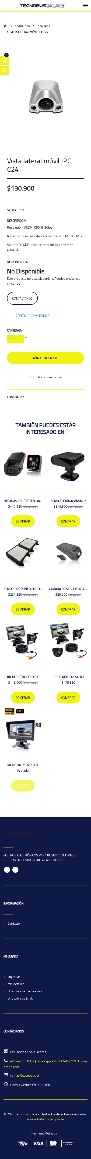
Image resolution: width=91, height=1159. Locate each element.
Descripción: (16, 220)
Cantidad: (14, 330)
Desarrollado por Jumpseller (45, 1119)
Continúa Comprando (47, 377)
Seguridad (22, 26)
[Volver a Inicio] (5, 26)
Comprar (23, 521)
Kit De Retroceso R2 (68, 676)
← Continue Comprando (31, 315)
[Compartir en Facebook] (28, 396)
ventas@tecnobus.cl (24, 1075)
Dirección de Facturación (25, 991)
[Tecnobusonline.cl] (42, 6)
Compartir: (15, 396)
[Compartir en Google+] (37, 396)
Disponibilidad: (18, 261)
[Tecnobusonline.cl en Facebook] (7, 869)
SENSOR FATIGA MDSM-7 (68, 500)
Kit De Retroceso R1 (22, 676)
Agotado (23, 785)
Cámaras (43, 26)
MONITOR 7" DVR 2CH (22, 764)
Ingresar (14, 976)
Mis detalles (16, 983)
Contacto (14, 923)
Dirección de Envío (21, 998)
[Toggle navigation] (85, 6)
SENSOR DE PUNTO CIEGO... (23, 588)
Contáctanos (22, 298)
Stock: (12, 210)
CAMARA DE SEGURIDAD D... (68, 588)
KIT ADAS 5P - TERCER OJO (22, 500)
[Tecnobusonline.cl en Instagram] (15, 869)
